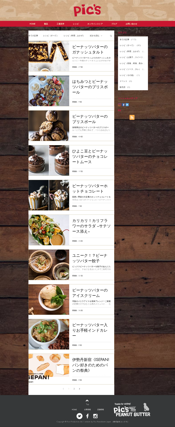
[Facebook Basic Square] (123, 104)
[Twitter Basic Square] (127, 104)
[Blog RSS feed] (132, 117)
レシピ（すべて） (51, 35)
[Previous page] (63, 388)
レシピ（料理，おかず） (74, 35)
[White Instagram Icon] (95, 416)
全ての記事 (33, 35)
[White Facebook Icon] (87, 416)
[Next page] (79, 388)
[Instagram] (119, 104)
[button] (111, 36)
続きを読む (95, 35)
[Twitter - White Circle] (79, 416)
